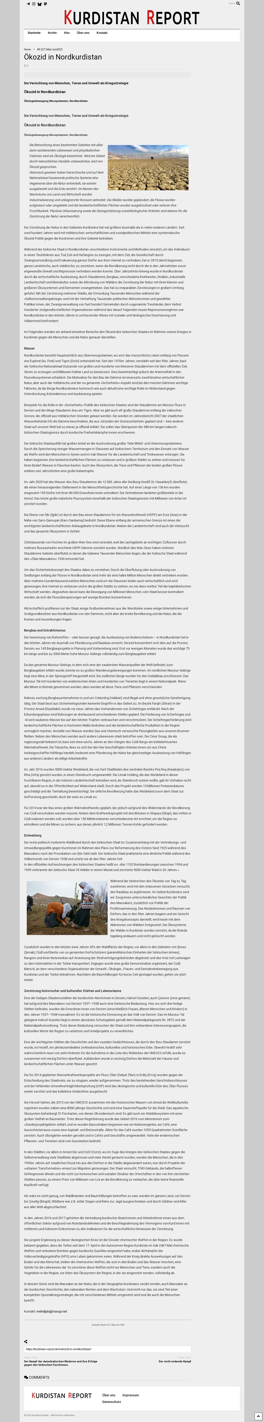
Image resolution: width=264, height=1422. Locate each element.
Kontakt (102, 32)
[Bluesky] (40, 4)
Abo (67, 32)
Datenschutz (111, 1402)
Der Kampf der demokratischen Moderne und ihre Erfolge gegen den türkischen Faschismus (60, 1363)
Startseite (34, 32)
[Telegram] (28, 4)
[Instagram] (33, 4)
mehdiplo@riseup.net (51, 1311)
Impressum (130, 1395)
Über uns (83, 32)
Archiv (52, 32)
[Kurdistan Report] (132, 23)
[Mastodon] (45, 4)
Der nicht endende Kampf (175, 1361)
